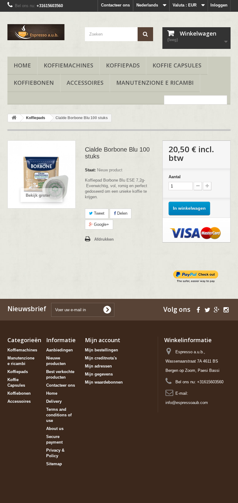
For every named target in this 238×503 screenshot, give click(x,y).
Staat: (90, 170)
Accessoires (85, 82)
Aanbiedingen (59, 350)
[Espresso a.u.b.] (41, 32)
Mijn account (102, 340)
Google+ (101, 224)
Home (22, 65)
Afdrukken (104, 239)
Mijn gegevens (99, 374)
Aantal (175, 176)
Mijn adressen (98, 366)
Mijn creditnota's (101, 358)
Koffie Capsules (176, 65)
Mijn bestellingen (101, 350)
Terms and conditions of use (59, 415)
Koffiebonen (34, 82)
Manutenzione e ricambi (155, 82)
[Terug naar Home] (14, 118)
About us (55, 428)
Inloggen (218, 5)
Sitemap (54, 464)
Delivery (54, 401)
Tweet (98, 213)
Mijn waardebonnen (104, 382)
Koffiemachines (68, 65)
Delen (121, 213)
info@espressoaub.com (186, 402)
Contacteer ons (115, 5)
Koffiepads (123, 65)
